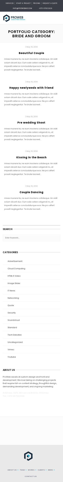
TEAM (22, 470)
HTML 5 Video (14, 275)
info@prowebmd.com (22, 8)
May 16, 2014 (32, 47)
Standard (12, 327)
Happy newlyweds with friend (31, 88)
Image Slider (14, 283)
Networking (13, 298)
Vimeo (11, 349)
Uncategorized (15, 342)
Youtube (12, 356)
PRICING (36, 3)
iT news (11, 290)
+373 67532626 (45, 8)
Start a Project (23, 3)
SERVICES (10, 3)
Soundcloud (14, 320)
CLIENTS (41, 470)
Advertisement (15, 261)
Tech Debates (15, 334)
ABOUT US (12, 470)
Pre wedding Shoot (31, 122)
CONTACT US (31, 476)
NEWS (50, 470)
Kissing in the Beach (31, 157)
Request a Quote (50, 3)
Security (12, 312)
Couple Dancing (31, 192)
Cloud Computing (16, 268)
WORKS (31, 470)
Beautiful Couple (31, 53)
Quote (11, 305)
